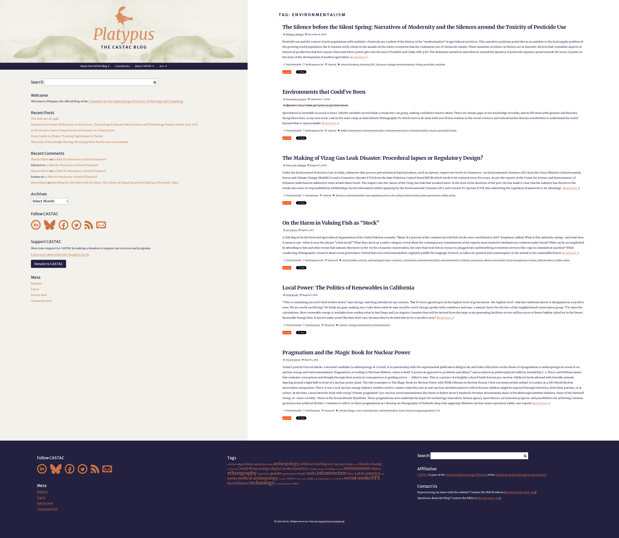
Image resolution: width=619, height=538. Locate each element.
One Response (312, 325)
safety (398, 195)
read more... (358, 57)
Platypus (123, 34)
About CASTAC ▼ (144, 66)
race (332, 479)
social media (357, 478)
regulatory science (380, 195)
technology (262, 483)
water (567, 260)
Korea (402, 410)
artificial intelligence (317, 464)
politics (559, 260)
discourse (381, 64)
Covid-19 (245, 468)
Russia (433, 130)
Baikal (344, 130)
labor (350, 473)
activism (343, 325)
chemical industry (350, 64)
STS (438, 410)
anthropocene (263, 464)
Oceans (532, 260)
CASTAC (422, 474)
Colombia (232, 469)
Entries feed (39, 295)
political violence (546, 260)
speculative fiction (447, 130)
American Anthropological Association (520, 474)
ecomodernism (370, 410)
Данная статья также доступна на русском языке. (317, 105)
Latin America (367, 473)
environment (354, 130)
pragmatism (428, 410)
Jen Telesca (291, 230)
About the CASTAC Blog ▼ (95, 66)
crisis (358, 410)
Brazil (348, 464)
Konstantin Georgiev (296, 99)
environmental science (397, 130)
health (302, 473)
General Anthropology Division (466, 474)
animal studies (350, 260)
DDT (373, 64)
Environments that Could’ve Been (323, 92)
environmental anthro (373, 130)
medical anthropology (258, 478)
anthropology (286, 463)
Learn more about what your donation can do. (60, 254)
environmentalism (405, 64)
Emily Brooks (292, 295)
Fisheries (465, 260)
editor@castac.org (488, 498)
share (288, 72)
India (311, 473)
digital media (281, 469)
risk (392, 195)
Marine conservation (494, 260)
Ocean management (516, 260)
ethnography (242, 473)
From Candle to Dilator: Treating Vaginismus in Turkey (67, 136)
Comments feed (41, 300)
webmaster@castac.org (520, 492)
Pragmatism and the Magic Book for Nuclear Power (346, 352)
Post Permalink (293, 64)
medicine (282, 479)
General (332, 64)
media (232, 478)
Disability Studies (316, 469)
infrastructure (332, 473)
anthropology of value (379, 260)
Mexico (291, 478)
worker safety (448, 195)
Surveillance (238, 483)
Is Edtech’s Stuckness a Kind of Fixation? (79, 159)
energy (352, 325)
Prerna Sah (291, 165)
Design (264, 469)
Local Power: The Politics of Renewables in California (348, 287)
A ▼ (163, 66)
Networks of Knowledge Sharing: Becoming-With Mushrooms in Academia (79, 142)
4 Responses (312, 195)
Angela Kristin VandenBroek (331, 521)
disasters (340, 195)
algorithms (245, 464)
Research (333, 260)
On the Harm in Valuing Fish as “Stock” (330, 223)
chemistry (365, 64)
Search (37, 82)
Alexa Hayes (39, 182)
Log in (35, 289)
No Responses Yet (314, 64)
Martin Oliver (40, 159)
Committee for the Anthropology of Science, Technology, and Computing (135, 101)
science (339, 478)
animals (363, 260)
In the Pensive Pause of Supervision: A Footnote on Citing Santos (72, 130)
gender (276, 473)
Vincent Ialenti (293, 360)
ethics (376, 469)
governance (477, 260)
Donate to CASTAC (48, 264)
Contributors (122, 66)
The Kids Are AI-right (45, 118)
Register (36, 283)
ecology (391, 64)
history (419, 64)
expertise (263, 473)
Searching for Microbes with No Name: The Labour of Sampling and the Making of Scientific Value (115, 182)
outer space (301, 479)
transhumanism (283, 484)
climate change (347, 410)
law (368, 195)
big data (339, 464)
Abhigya (290, 34)
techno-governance (430, 195)
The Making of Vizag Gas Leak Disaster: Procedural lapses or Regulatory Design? (382, 158)
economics (397, 260)
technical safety (411, 195)
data (255, 469)
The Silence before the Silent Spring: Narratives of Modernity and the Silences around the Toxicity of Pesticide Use (424, 27)
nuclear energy (413, 410)
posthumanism (323, 479)
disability (300, 469)
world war (440, 64)
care (355, 464)
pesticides (429, 64)
